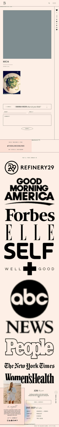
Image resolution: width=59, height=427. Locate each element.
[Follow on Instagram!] (7, 420)
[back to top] (56, 392)
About (28, 411)
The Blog (40, 418)
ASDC (54, 425)
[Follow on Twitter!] (15, 420)
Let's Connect (12, 418)
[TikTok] (11, 420)
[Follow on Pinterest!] (17, 420)
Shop (28, 416)
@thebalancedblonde (16, 146)
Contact (29, 413)
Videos (39, 416)
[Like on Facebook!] (13, 420)
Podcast (39, 413)
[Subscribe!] (9, 420)
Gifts (28, 418)
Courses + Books (42, 411)
